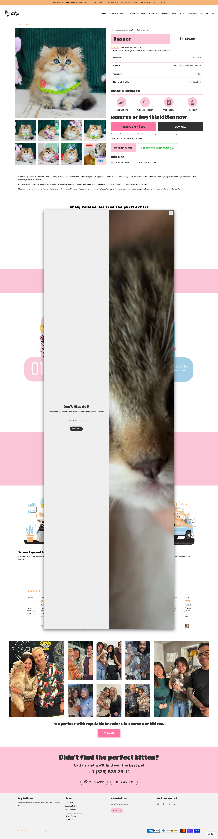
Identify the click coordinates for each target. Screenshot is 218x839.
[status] (22, 832)
